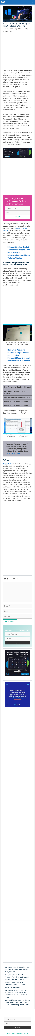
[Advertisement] (17, 51)
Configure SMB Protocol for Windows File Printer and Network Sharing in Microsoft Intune (17, 977)
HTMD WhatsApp (13, 453)
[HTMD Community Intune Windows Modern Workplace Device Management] (3, 2)
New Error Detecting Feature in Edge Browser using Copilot (18, 352)
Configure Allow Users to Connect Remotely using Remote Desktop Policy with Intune (17, 969)
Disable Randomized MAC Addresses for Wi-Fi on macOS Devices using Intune (16, 985)
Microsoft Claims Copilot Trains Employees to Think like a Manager (18, 250)
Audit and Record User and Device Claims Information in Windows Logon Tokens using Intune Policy (17, 1002)
